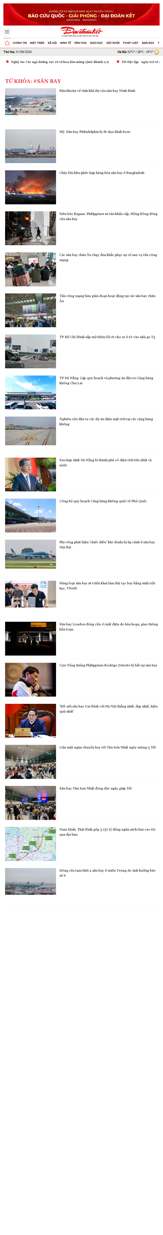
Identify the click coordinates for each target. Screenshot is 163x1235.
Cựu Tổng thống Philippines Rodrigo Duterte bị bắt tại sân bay (108, 665)
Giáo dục (96, 42)
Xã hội (52, 42)
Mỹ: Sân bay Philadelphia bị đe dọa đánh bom (94, 132)
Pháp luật (131, 42)
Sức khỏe (113, 42)
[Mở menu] (7, 31)
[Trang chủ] (7, 43)
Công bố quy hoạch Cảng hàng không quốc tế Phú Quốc (103, 501)
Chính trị (20, 42)
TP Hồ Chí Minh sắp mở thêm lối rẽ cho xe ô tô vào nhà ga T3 (107, 337)
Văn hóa (80, 42)
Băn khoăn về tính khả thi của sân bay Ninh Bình (97, 91)
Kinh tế (65, 42)
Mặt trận (37, 42)
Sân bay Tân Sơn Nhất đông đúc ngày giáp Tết (95, 788)
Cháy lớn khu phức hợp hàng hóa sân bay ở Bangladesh (101, 173)
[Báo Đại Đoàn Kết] (81, 31)
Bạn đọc (148, 42)
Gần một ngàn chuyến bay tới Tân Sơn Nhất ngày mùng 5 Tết (107, 747)
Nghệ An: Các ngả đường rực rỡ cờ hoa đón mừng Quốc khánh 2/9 (60, 62)
